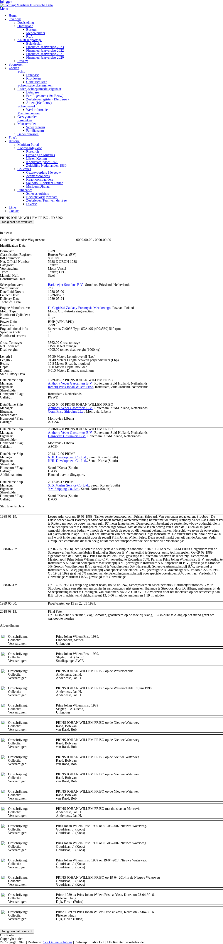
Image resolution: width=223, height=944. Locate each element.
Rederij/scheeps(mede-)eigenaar (39, 89)
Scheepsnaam (35, 127)
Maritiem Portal (28, 144)
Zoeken (14, 68)
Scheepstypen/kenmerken (34, 85)
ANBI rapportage (29, 40)
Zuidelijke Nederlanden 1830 (46, 165)
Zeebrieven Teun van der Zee (46, 200)
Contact (14, 211)
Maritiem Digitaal (38, 186)
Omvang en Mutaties (40, 155)
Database (32, 75)
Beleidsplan (34, 43)
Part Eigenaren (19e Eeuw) (44, 96)
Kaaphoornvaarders (39, 179)
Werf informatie (37, 110)
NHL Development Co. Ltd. (67, 457)
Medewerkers (35, 33)
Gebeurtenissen (36, 82)
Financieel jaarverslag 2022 (45, 50)
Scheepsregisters (37, 193)
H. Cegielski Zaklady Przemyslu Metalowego (79, 308)
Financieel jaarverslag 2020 (45, 57)
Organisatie (25, 26)
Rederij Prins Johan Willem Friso (70, 387)
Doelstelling (25, 22)
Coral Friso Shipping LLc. (66, 411)
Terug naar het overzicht (17, 222)
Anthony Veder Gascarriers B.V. (70, 383)
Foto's (13, 137)
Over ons (15, 19)
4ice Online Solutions (57, 942)
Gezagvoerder (27, 117)
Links (13, 207)
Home (13, 15)
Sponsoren (16, 64)
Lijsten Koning (36, 158)
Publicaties (24, 190)
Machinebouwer (28, 113)
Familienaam (35, 130)
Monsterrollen (27, 123)
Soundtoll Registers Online (44, 183)
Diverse (31, 204)
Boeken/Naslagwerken (41, 197)
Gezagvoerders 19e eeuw (43, 172)
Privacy (22, 61)
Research (32, 151)
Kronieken (33, 78)
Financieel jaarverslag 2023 (45, 47)
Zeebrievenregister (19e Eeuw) (47, 99)
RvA (29, 36)
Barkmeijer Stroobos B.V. (65, 284)
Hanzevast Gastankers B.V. (67, 436)
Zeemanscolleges (38, 176)
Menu (4, 8)
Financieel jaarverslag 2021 (45, 54)
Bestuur (31, 29)
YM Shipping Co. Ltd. (63, 489)
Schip (21, 71)
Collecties (24, 169)
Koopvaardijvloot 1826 (42, 162)
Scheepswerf (26, 106)
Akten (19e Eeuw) (39, 103)
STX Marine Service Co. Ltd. (68, 485)
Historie (14, 141)
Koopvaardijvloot (29, 148)
